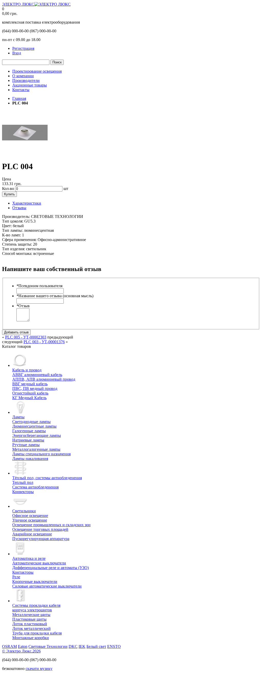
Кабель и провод (26, 370)
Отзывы (19, 208)
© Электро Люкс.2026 (21, 651)
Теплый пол (22, 482)
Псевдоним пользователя (39, 286)
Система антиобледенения (35, 487)
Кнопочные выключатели (34, 581)
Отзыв (23, 306)
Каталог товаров (16, 346)
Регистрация (23, 48)
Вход (16, 53)
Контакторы (23, 572)
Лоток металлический (31, 628)
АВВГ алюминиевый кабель (37, 374)
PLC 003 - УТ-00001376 (44, 342)
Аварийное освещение (32, 534)
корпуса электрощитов (36, 607)
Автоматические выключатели (39, 563)
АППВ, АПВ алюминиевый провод (43, 379)
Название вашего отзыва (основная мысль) (54, 296)
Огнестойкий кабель (30, 393)
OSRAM (9, 646)
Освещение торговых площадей (40, 529)
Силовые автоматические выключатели (47, 586)
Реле (16, 577)
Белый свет (96, 646)
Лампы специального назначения (41, 454)
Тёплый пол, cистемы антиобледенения (47, 478)
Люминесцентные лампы (34, 426)
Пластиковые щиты (29, 619)
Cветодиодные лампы (31, 421)
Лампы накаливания (30, 458)
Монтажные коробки (30, 638)
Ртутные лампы (26, 445)
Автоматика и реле (29, 558)
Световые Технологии (48, 646)
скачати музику (39, 668)
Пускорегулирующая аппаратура (40, 538)
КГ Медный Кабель (29, 398)
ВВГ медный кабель (30, 384)
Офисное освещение (30, 515)
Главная (19, 98)
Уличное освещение (29, 520)
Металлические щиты (31, 614)
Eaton (22, 646)
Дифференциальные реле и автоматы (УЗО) (50, 567)
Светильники (24, 511)
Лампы (18, 417)
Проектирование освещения (37, 71)
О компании (23, 76)
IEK (82, 646)
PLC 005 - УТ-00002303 (25, 337)
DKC (73, 646)
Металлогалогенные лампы (36, 449)
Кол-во (8, 188)
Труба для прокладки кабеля (37, 633)
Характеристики (26, 203)
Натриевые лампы (28, 440)
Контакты (20, 90)
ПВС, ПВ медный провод (34, 388)
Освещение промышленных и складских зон (51, 525)
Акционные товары (29, 85)
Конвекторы (23, 491)
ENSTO (114, 646)
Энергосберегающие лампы (36, 435)
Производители (26, 80)
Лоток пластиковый (29, 624)
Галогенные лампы (29, 431)
